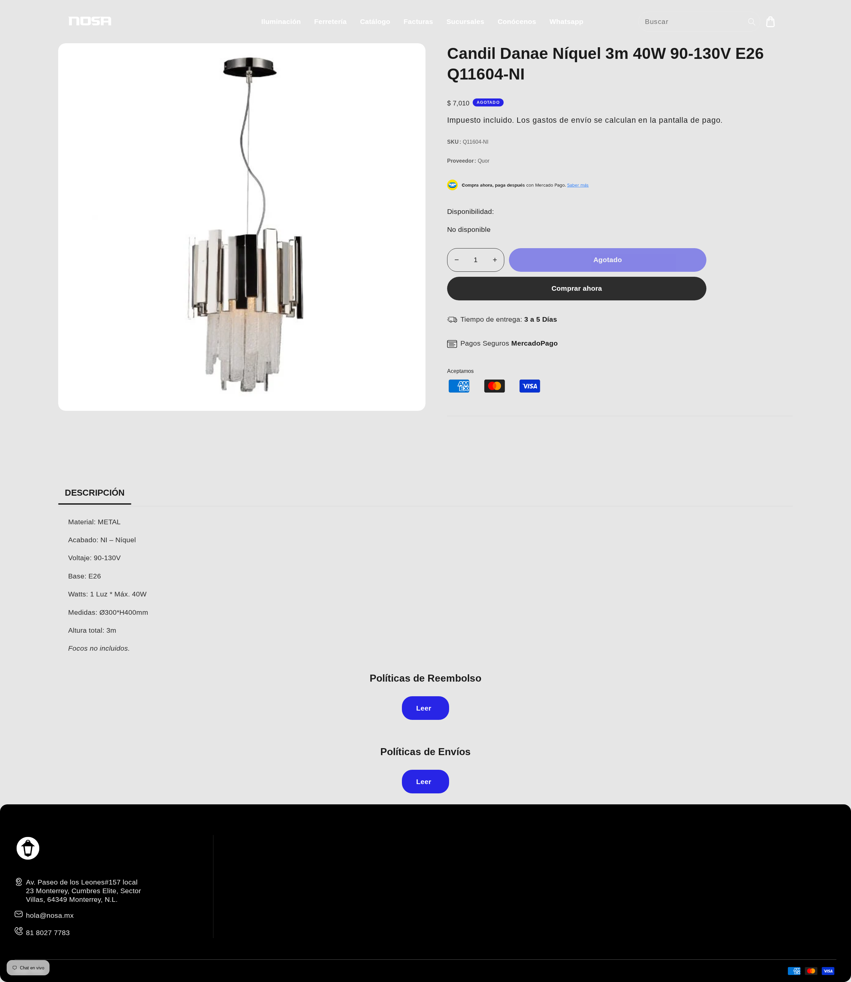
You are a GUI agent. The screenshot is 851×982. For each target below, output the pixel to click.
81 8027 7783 (48, 932)
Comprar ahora (576, 288)
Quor (483, 161)
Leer (423, 708)
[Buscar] (752, 22)
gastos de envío (562, 120)
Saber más (578, 185)
